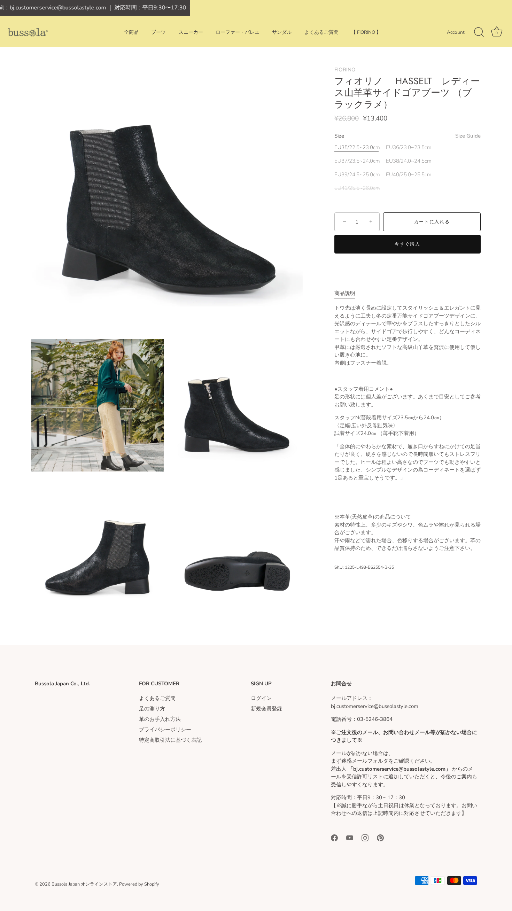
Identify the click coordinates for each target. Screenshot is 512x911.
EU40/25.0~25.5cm (409, 174)
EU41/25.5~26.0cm (357, 188)
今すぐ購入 (407, 244)
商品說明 (344, 293)
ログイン (261, 698)
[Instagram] (365, 837)
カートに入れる (432, 222)
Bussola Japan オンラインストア (84, 884)
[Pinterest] (380, 837)
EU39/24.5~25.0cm (357, 174)
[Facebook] (334, 837)
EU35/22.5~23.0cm (357, 147)
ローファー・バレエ (237, 32)
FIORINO (345, 69)
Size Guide (468, 135)
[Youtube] (349, 837)
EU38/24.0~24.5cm (409, 161)
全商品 (131, 32)
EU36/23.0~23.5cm (409, 147)
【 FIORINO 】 (366, 32)
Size (407, 136)
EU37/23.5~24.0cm (357, 161)
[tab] (348, 293)
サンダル (282, 32)
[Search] (479, 32)
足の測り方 (152, 708)
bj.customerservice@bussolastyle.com (377, 706)
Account (456, 32)
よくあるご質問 (321, 32)
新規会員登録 (266, 708)
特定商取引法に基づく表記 (170, 740)
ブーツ (158, 32)
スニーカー (191, 32)
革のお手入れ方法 (160, 719)
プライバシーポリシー (165, 729)
